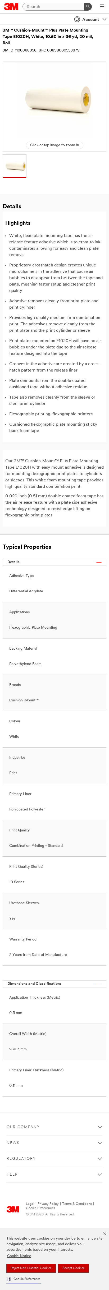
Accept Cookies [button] (73, 1268)
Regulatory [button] (21, 1159)
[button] (23, 1279)
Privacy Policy (48, 1204)
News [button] (13, 1143)
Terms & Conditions (77, 1204)
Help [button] (12, 1175)
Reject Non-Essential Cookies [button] (31, 1268)
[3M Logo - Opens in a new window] (11, 7)
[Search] (88, 7)
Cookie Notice (19, 1256)
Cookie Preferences (40, 1208)
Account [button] (90, 20)
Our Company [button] (23, 1127)
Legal (30, 1204)
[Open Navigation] (102, 7)
